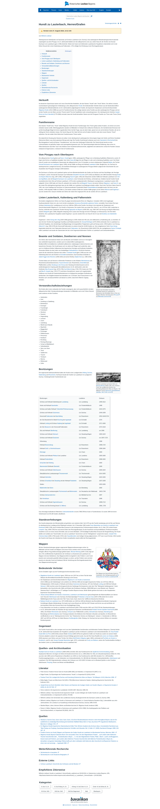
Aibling (84, 372)
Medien (67, 10)
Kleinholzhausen (55, 448)
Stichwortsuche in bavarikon (48, 752)
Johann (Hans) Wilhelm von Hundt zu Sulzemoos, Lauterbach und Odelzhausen (64, 594)
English (101, 10)
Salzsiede (103, 140)
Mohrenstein (73, 491)
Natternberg (42, 375)
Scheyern (70, 611)
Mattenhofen (43, 487)
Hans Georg (113, 226)
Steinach (55, 434)
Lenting (47, 423)
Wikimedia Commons (103, 296)
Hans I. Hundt (64, 158)
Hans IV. (115, 183)
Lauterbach (92, 164)
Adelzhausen (114, 658)
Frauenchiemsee (64, 262)
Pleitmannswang (68, 409)
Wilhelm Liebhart (46, 36)
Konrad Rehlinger (87, 222)
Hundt (80, 105)
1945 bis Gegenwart (74, 791)
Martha (110, 162)
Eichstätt (63, 254)
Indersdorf (92, 611)
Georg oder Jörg (55, 219)
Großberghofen (73, 618)
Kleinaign (43, 452)
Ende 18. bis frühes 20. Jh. (101, 787)
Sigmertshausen (57, 502)
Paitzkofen (73, 480)
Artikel (75, 10)
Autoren (82, 10)
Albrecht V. (42, 226)
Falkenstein (74, 228)
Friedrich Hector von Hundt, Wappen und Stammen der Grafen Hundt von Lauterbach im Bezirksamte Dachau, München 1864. (77, 732)
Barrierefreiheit (93, 805)
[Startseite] (80, 4)
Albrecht (107, 189)
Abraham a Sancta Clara (86, 597)
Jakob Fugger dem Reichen (47, 257)
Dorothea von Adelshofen (109, 214)
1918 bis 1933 (45, 791)
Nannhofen (54, 405)
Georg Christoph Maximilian (62, 640)
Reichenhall (111, 140)
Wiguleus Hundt (43, 110)
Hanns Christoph (116, 228)
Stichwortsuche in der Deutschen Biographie (53, 754)
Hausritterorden (71, 536)
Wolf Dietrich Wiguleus (80, 638)
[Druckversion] (118, 23)
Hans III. (72, 176)
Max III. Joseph (45, 271)
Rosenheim (52, 375)
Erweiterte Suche (70, 18)
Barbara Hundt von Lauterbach (49, 601)
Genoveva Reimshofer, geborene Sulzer (86, 203)
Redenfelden (49, 459)
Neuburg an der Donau (58, 265)
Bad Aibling (59, 416)
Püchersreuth (63, 491)
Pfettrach (55, 455)
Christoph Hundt (71, 252)
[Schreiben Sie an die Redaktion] (120, 23)
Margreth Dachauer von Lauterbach (63, 179)
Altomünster (54, 611)
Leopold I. (42, 529)
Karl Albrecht (68, 269)
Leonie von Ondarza (108, 636)
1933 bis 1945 (58, 791)
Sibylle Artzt (78, 257)
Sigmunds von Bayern (75, 209)
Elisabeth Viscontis (78, 174)
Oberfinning (53, 430)
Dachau (89, 372)
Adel (86, 791)
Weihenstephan (54, 614)
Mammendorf (44, 466)
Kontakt (108, 10)
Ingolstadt (68, 419)
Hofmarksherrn (73, 250)
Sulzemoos (56, 412)
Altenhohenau (85, 260)
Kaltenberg (47, 205)
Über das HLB (91, 10)
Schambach (48, 480)
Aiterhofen (48, 477)
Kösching (60, 419)
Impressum (75, 805)
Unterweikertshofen (68, 511)
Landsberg (65, 402)
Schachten (43, 462)
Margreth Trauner (87, 183)
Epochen (46, 10)
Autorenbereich (67, 805)
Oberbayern (96, 791)
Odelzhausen (57, 470)
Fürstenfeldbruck (92, 187)
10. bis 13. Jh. (45, 787)
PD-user (116, 294)
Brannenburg (49, 445)
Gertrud (70, 634)
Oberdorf (56, 466)
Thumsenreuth (63, 473)
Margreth (46, 211)
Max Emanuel (49, 269)
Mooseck (47, 427)
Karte (60, 10)
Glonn (51, 487)
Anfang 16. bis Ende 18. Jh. (80, 787)
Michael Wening (100, 385)
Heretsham (45, 498)
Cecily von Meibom (92, 640)
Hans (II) (72, 160)
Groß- (47, 448)
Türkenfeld (59, 409)
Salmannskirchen (50, 495)
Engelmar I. (115, 189)
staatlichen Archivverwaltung (101, 651)
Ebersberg (107, 611)
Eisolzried (56, 437)
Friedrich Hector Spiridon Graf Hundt (103, 609)
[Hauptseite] (40, 10)
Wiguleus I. (107, 183)
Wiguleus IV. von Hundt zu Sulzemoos (78, 579)
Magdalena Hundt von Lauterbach (50, 575)
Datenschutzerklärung (84, 805)
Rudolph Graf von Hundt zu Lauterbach (50, 651)
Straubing (57, 480)
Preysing (49, 662)
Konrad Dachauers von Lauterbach (49, 164)
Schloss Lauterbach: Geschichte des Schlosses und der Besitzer (59, 764)
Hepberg (59, 423)
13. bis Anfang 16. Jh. (60, 787)
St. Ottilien (62, 505)
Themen (53, 10)
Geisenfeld (83, 262)
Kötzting (51, 462)
